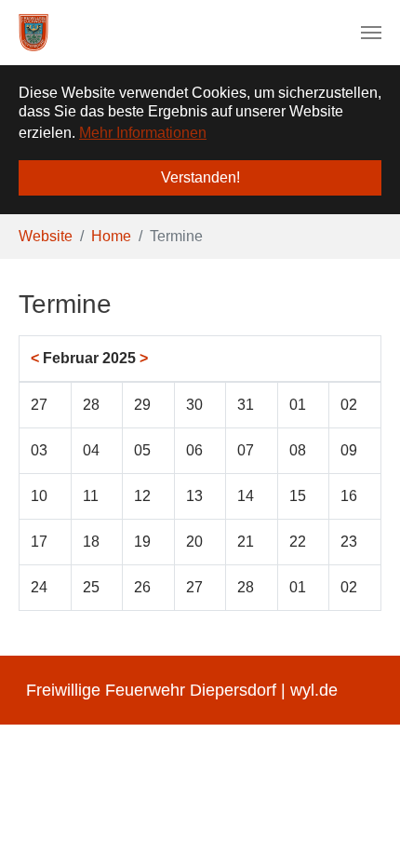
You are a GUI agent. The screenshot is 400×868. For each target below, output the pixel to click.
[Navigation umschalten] (371, 32)
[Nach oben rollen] (359, 827)
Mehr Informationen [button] (143, 133)
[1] (33, 32)
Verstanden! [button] (200, 177)
